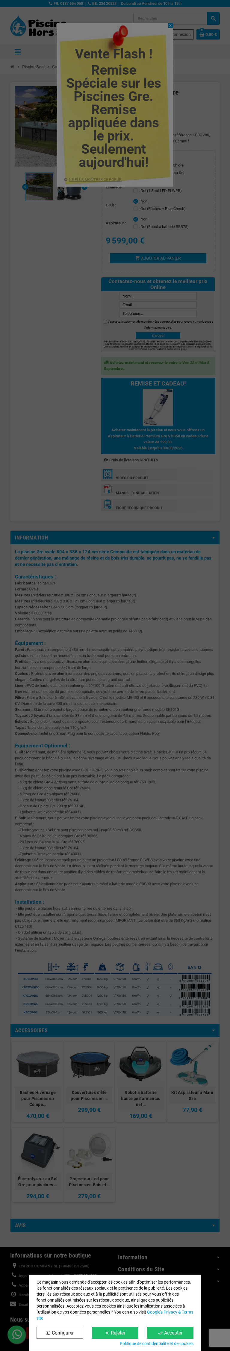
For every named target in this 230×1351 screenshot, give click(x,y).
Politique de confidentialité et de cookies (156, 1343)
